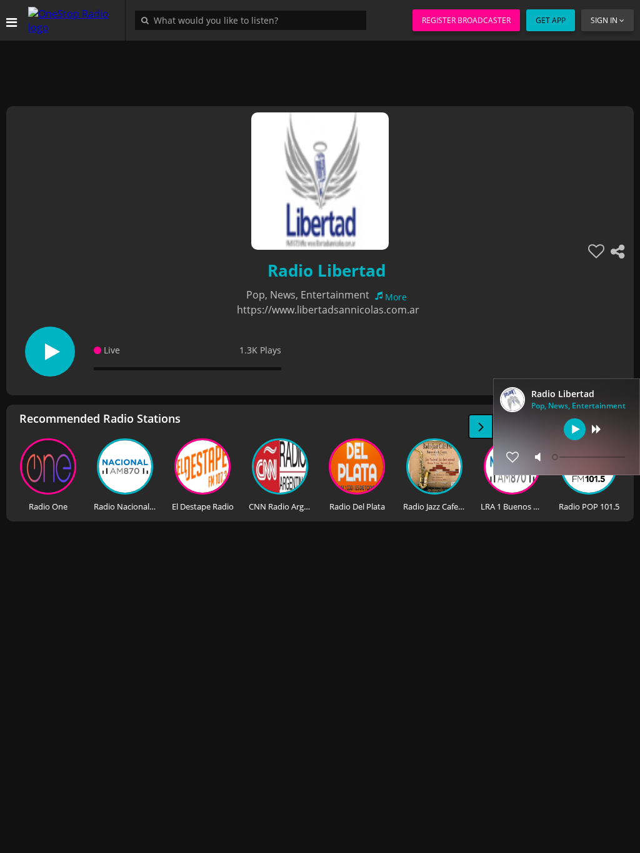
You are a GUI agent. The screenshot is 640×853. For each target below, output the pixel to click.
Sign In (604, 20)
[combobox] (253, 20)
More (396, 297)
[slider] (590, 457)
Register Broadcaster (466, 20)
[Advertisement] (320, 69)
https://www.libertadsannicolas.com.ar (328, 310)
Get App (551, 20)
